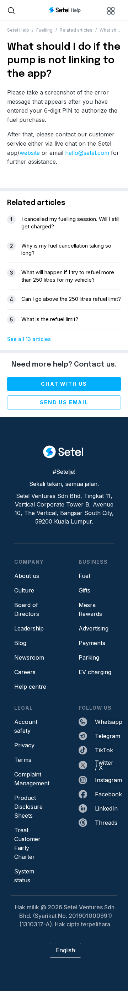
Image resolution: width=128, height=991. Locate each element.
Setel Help (18, 30)
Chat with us (64, 384)
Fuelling (44, 30)
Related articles (76, 30)
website (30, 152)
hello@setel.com (87, 152)
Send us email (64, 402)
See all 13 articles (29, 339)
